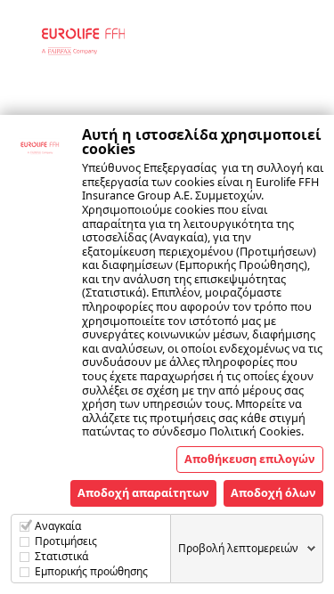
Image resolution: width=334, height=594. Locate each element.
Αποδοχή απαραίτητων (143, 492)
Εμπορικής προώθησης (91, 571)
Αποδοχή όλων (273, 492)
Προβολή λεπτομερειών (238, 548)
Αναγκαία (58, 525)
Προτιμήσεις (66, 541)
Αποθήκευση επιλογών (249, 459)
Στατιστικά (61, 556)
